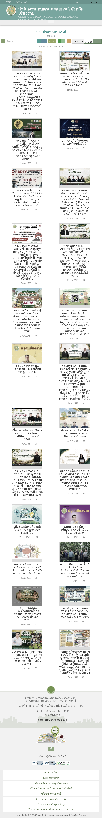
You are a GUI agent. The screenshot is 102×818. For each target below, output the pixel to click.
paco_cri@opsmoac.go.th (52, 719)
